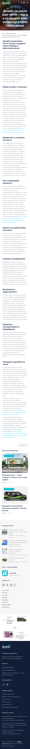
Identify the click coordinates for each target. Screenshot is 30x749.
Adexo (19, 741)
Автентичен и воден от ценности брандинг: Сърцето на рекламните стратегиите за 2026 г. (17, 542)
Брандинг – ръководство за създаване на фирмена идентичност (15, 551)
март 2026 (5, 602)
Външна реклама (15, 6)
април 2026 (5, 600)
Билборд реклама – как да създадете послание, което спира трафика (14, 477)
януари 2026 (5, 607)
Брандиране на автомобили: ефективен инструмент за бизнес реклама (14, 508)
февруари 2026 (6, 605)
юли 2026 (4, 593)
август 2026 (5, 590)
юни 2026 (4, 595)
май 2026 (4, 597)
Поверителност (6, 743)
